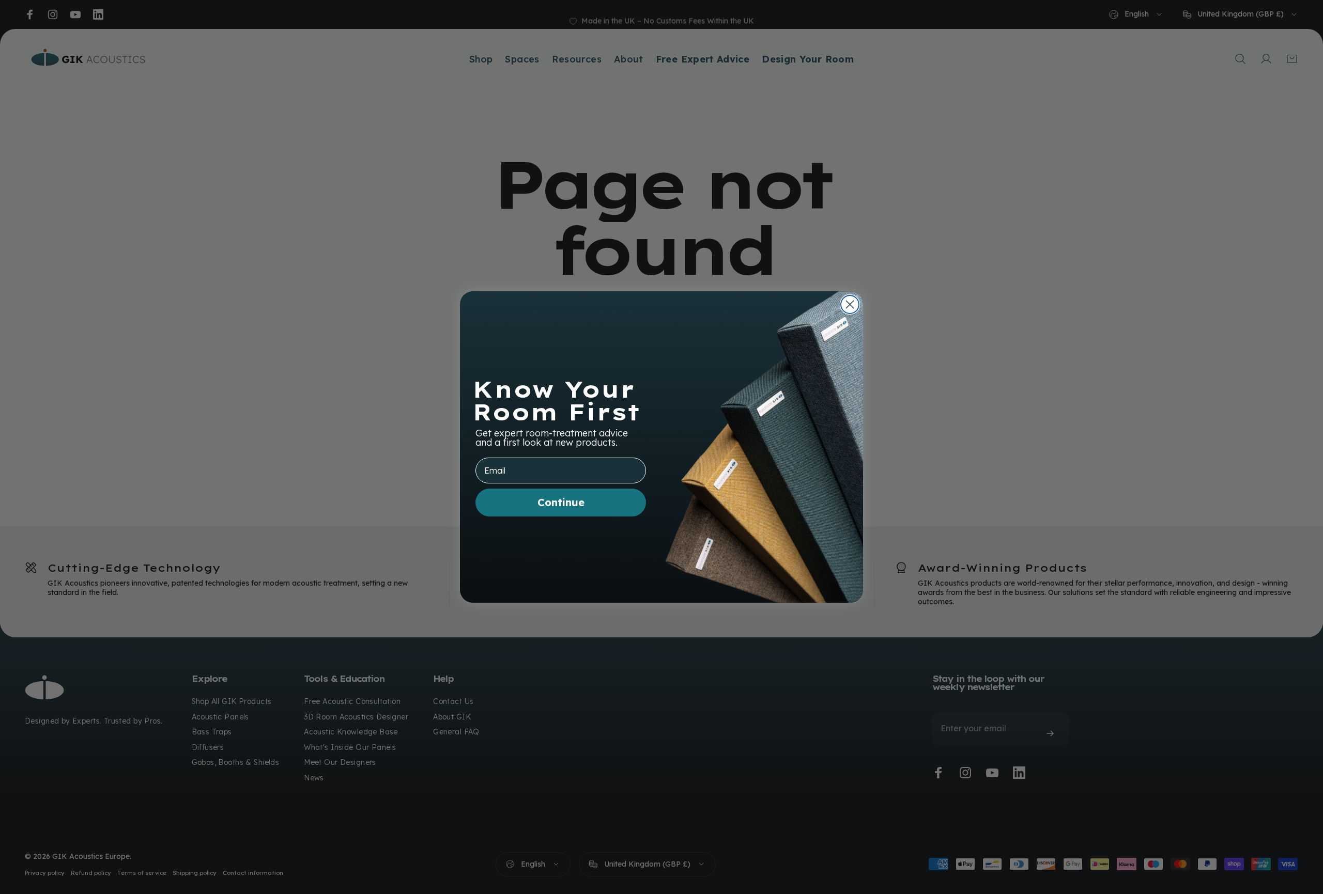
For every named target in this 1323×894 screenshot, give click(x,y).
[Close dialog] (850, 304)
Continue (560, 502)
